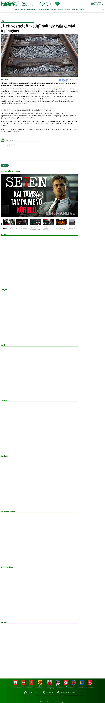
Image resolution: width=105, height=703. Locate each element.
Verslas (23, 9)
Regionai (60, 9)
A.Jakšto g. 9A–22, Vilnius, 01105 (68, 692)
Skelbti (5, 165)
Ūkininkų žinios (32, 9)
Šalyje (17, 9)
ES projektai (52, 688)
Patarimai (75, 9)
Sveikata (82, 9)
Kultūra (53, 9)
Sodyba (67, 9)
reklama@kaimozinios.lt (33, 692)
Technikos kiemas (44, 9)
